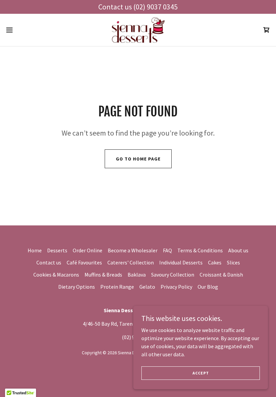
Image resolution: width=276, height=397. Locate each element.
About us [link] (238, 250)
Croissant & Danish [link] (221, 274)
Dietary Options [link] (76, 286)
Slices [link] (233, 262)
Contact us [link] (48, 262)
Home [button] (35, 250)
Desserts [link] (57, 250)
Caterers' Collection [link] (130, 262)
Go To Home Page (138, 159)
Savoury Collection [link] (172, 274)
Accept (201, 372)
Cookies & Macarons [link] (56, 274)
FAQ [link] (167, 250)
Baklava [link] (137, 274)
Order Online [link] (87, 250)
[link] (138, 29)
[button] (23, 30)
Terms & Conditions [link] (200, 250)
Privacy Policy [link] (176, 286)
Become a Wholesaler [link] (133, 250)
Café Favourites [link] (84, 262)
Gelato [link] (147, 286)
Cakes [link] (214, 262)
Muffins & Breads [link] (103, 274)
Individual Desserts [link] (181, 262)
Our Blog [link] (208, 286)
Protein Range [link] (117, 286)
